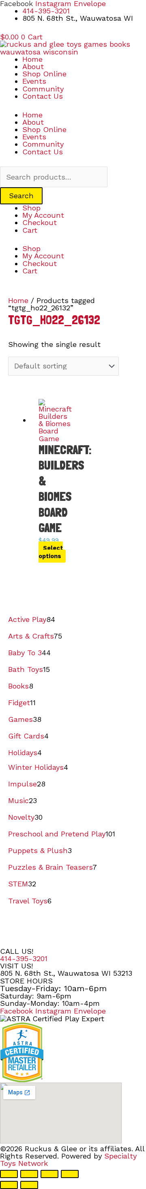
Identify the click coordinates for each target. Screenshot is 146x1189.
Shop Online (44, 73)
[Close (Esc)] (70, 1174)
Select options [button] (51, 552)
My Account (43, 215)
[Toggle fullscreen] (29, 1174)
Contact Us (42, 96)
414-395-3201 (23, 958)
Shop (31, 208)
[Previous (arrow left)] (9, 1185)
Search (21, 195)
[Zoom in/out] (9, 1174)
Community (43, 88)
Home (32, 59)
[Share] (49, 1174)
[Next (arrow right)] (29, 1185)
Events (34, 81)
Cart (29, 230)
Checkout (39, 222)
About (33, 66)
